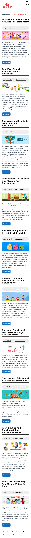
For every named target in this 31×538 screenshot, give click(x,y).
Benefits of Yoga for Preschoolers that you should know (13, 280)
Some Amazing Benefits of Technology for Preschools (15, 123)
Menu (27, 4)
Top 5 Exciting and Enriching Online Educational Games (11, 430)
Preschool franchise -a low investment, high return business (13, 332)
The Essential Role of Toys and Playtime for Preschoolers (15, 181)
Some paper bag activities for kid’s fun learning (15, 231)
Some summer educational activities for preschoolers (15, 379)
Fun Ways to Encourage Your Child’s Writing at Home (14, 483)
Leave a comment (21, 28)
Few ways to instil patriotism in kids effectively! (11, 71)
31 (9, 534)
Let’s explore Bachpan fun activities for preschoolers (15, 20)
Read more (6, 62)
